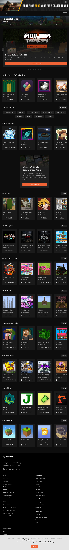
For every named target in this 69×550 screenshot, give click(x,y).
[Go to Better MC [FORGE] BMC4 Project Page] (44, 370)
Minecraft (5, 481)
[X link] (16, 469)
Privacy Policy (6, 531)
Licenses (5, 534)
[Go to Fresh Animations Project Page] (9, 338)
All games (5, 478)
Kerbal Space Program (8, 492)
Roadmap (38, 489)
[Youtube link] (10, 469)
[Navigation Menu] (2, 14)
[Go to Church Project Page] (44, 306)
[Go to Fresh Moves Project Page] (27, 338)
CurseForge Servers (40, 495)
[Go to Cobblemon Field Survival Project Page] (27, 208)
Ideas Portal (39, 481)
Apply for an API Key (8, 513)
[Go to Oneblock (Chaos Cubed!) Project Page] (9, 435)
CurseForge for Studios (41, 517)
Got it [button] (34, 546)
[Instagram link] (4, 469)
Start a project (6, 504)
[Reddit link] (20, 469)
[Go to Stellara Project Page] (27, 138)
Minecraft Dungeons (8, 495)
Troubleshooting (40, 504)
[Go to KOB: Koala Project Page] (44, 208)
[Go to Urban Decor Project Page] (44, 90)
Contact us (38, 507)
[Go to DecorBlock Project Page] (27, 90)
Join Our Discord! (40, 478)
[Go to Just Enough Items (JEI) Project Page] (27, 403)
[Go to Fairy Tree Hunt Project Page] (27, 306)
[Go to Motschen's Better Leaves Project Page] (44, 338)
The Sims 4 (5, 487)
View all (64, 193)
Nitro (37, 522)
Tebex (37, 520)
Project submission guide (9, 507)
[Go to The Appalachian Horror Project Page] (27, 241)
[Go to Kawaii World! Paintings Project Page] (27, 273)
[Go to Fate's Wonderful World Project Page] (9, 306)
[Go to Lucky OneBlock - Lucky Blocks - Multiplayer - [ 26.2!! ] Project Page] (44, 435)
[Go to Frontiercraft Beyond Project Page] (9, 241)
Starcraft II (5, 489)
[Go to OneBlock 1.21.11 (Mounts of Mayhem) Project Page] (27, 435)
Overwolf (38, 514)
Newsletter (38, 487)
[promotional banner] (34, 5)
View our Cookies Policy (46, 542)
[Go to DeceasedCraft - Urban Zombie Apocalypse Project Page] (27, 370)
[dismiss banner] (66, 2)
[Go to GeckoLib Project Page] (9, 403)
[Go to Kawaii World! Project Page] (44, 273)
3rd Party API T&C (7, 516)
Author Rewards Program (9, 510)
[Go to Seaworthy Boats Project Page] (44, 138)
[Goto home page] (6, 13)
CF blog (37, 484)
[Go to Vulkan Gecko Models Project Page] (9, 273)
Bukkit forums (39, 492)
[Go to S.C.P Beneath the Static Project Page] (44, 241)
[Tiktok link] (7, 469)
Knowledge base (40, 502)
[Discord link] (13, 469)
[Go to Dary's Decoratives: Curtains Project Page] (9, 90)
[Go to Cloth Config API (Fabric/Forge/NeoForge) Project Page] (44, 403)
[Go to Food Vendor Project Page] (9, 208)
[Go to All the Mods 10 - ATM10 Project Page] (9, 370)
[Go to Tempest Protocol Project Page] (9, 138)
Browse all (63, 107)
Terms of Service (7, 528)
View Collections (35, 184)
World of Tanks (7, 498)
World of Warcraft (7, 484)
